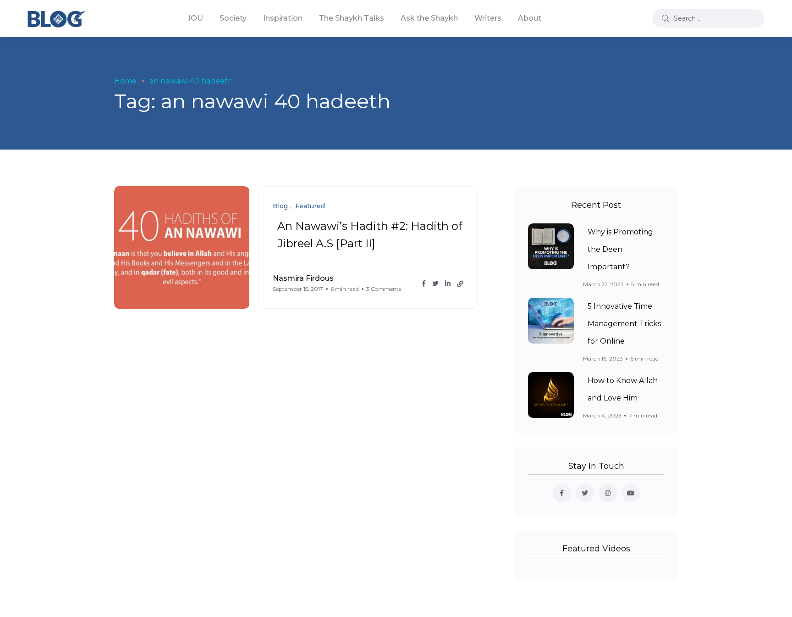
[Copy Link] (460, 284)
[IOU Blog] (56, 18)
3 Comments (383, 288)
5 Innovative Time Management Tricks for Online (624, 323)
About (529, 18)
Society (233, 18)
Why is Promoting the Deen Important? (620, 249)
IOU (195, 18)
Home (125, 81)
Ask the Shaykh (429, 18)
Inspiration (282, 18)
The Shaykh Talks (351, 18)
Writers (487, 18)
